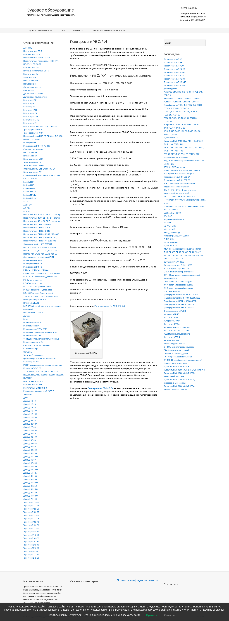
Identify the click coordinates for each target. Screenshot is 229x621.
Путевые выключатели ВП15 (36, 70)
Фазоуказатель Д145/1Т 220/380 (37, 244)
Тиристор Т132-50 (31, 525)
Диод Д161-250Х (30, 489)
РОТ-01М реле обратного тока (177, 268)
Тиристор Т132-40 (31, 521)
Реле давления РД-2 (172, 232)
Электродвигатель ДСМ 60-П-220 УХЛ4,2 (182, 170)
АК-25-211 (27, 201)
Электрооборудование (33, 355)
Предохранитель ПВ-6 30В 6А (177, 176)
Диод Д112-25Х (30, 417)
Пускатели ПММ (30, 80)
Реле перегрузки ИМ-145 (175, 343)
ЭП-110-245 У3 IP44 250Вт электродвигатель (184, 206)
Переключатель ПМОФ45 (175, 82)
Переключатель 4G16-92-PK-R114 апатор (41, 221)
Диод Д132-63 (29, 440)
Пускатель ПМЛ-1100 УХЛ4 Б (176, 366)
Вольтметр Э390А (171, 324)
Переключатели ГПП (32, 51)
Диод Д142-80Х (30, 463)
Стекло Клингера (30, 348)
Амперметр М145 (171, 314)
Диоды (26, 397)
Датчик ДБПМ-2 (170, 278)
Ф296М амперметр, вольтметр (177, 333)
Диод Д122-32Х (30, 423)
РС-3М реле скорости (33, 280)
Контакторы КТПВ (31, 119)
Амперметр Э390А (172, 320)
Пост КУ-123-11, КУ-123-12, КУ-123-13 (40, 247)
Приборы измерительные (34, 299)
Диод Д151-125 (30, 472)
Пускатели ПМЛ (171, 137)
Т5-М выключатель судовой (176, 353)
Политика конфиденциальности (108, 30)
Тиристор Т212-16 (31, 548)
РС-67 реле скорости (32, 283)
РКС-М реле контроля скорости (37, 286)
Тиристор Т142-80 (31, 541)
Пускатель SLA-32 (31, 302)
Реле (25, 319)
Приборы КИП (29, 83)
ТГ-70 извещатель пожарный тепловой (40, 371)
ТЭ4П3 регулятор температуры (178, 281)
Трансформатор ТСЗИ (33, 132)
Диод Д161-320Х (30, 495)
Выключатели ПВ (31, 67)
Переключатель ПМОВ (174, 75)
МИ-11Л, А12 (169, 229)
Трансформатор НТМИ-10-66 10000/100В (182, 297)
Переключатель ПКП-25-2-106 (36, 227)
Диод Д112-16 (29, 404)
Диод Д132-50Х (30, 436)
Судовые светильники (33, 149)
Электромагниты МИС (33, 159)
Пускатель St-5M (171, 245)
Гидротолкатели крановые (175, 363)
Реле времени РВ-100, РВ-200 (36, 145)
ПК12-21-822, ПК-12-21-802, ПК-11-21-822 (182, 252)
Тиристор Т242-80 (31, 557)
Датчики (27, 315)
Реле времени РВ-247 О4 (101, 388)
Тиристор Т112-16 (31, 505)
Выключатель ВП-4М (32, 384)
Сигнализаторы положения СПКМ (38, 257)
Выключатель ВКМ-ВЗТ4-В (35, 387)
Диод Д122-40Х (30, 430)
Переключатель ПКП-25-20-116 (37, 224)
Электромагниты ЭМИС (34, 165)
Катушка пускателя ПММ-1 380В (178, 265)
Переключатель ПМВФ (174, 65)
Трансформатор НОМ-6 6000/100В (179, 307)
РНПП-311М (169, 239)
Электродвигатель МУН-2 (175, 310)
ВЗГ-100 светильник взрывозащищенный (182, 275)
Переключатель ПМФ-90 (174, 72)
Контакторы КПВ (30, 116)
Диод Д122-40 (29, 427)
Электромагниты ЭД (32, 162)
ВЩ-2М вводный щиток (174, 219)
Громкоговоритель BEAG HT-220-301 (39, 358)
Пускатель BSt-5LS (172, 242)
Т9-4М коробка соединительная (178, 356)
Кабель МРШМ (29, 195)
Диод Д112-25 (29, 407)
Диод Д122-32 (29, 420)
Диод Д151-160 (30, 476)
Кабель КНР (28, 181)
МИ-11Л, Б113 (170, 225)
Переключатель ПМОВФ (174, 78)
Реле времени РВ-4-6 (32, 266)
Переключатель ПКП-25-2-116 (36, 230)
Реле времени (29, 142)
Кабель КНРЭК (29, 191)
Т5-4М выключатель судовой (176, 350)
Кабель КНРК (29, 185)
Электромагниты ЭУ (32, 172)
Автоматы (27, 47)
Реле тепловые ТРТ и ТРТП (35, 329)
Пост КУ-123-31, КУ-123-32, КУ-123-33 (40, 253)
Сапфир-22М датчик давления (36, 345)
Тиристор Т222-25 (31, 551)
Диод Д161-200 (30, 479)
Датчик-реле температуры (35, 96)
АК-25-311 (27, 204)
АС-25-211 (28, 208)
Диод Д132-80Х (30, 450)
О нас (63, 30)
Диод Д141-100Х (30, 456)
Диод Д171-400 (30, 499)
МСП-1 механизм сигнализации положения (42, 365)
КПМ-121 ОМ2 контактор (174, 167)
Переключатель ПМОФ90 (175, 85)
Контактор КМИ (30, 100)
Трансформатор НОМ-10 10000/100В (180, 301)
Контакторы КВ (30, 113)
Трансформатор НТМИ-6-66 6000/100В (181, 294)
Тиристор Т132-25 (31, 518)
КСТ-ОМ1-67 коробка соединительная (40, 276)
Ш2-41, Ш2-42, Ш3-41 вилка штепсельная (41, 273)
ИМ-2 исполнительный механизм (178, 288)
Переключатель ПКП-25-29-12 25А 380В (41, 234)
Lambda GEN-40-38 (172, 212)
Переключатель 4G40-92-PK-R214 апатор (41, 214)
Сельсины (27, 351)
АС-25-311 (28, 211)
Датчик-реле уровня (32, 87)
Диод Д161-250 (30, 485)
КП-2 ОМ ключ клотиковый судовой (179, 346)
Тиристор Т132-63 (31, 528)
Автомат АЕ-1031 (171, 340)
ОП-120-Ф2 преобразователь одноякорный (183, 360)
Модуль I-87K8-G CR (32, 368)
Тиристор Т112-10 (31, 502)
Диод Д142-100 (30, 466)
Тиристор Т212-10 (31, 544)
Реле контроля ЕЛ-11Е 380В (176, 235)
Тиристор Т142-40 (31, 531)
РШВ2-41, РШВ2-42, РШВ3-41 (36, 270)
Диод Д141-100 (30, 453)
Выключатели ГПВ (31, 54)
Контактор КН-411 (31, 361)
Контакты (78, 30)
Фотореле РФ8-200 (172, 291)
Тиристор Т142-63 (31, 538)
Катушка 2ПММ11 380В (174, 261)
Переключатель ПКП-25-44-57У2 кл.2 (39, 240)
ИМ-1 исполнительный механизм (178, 284)
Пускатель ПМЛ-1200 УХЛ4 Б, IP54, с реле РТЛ (184, 369)
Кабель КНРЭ (29, 188)
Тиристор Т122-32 (31, 515)
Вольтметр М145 (171, 317)
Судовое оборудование (50, 9)
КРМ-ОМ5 (168, 216)
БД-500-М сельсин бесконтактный (38, 293)
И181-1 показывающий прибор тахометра (182, 248)
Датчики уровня (170, 88)
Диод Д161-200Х (30, 482)
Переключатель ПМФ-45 (174, 69)
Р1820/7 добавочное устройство (37, 289)
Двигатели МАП (30, 77)
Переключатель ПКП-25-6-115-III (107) (40, 237)
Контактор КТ (29, 103)
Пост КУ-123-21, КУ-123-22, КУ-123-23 (40, 250)
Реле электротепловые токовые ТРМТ (40, 332)
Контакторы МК (30, 123)
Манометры (28, 90)
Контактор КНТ (30, 106)
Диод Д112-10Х (30, 410)
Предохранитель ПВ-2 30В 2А (177, 180)
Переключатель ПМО (173, 59)
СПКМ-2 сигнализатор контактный (179, 271)
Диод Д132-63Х (30, 443)
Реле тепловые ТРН (32, 335)
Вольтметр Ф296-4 (172, 337)
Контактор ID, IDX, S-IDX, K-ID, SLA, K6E (40, 126)
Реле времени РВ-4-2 (32, 260)
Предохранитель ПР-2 (33, 381)
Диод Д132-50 (29, 433)
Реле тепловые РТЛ (32, 322)
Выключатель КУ (30, 74)
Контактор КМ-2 (30, 110)
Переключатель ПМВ (173, 62)
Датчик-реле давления (33, 93)
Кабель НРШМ (29, 198)
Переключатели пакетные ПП (36, 57)
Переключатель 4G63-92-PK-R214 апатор (41, 217)
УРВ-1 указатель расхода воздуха (179, 173)
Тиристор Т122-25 (31, 512)
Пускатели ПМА (30, 155)
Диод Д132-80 (29, 446)
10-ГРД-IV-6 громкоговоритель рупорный (41, 338)
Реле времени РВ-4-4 (32, 263)
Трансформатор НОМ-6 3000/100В (179, 304)
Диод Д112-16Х (30, 414)
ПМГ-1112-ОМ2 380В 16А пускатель (180, 196)
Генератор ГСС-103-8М (33, 312)
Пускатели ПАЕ (30, 152)
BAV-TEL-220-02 (171, 209)
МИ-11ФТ (168, 222)
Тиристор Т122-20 (31, 508)
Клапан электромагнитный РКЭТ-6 (38, 391)
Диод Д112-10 (29, 400)
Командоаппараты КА (33, 342)
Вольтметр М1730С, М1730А (176, 330)
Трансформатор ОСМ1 (33, 129)
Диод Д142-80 (29, 459)
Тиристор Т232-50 (31, 554)
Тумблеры (27, 394)
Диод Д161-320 (30, 492)
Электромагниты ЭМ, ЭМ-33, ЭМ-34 (39, 168)
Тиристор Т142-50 (31, 535)
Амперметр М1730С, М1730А (177, 327)
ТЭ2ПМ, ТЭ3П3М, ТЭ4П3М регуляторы (40, 296)
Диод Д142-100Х (30, 469)
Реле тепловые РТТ (32, 325)
